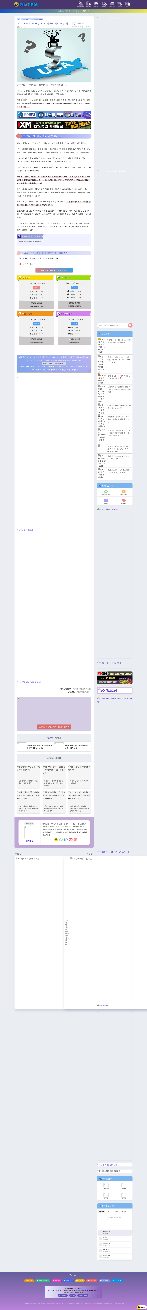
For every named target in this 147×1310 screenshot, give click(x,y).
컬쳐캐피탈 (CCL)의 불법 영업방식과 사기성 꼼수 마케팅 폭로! (119, 389)
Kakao (56, 839)
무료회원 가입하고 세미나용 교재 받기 (53, 727)
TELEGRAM (117, 1281)
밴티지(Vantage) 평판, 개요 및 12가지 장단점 (118, 457)
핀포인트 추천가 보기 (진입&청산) (54, 270)
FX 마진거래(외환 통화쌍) (82, 689)
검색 (131, 326)
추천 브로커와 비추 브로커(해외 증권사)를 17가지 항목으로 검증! (119, 359)
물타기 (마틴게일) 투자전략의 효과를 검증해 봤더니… (118, 471)
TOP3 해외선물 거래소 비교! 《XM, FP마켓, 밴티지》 (119, 341)
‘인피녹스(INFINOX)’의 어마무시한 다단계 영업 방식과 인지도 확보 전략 (118, 432)
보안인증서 (68, 1281)
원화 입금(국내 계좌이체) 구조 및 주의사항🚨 (118, 377)
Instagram (75, 839)
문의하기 (80, 1281)
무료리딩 (79, 692)
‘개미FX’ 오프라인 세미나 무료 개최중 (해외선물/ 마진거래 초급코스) (118, 449)
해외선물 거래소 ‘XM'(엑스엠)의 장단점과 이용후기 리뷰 (118, 419)
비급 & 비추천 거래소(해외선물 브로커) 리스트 (119, 407)
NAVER (61, 839)
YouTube (70, 839)
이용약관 (57, 1281)
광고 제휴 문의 (62, 1295)
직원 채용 (29, 1281)
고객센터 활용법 (83, 1295)
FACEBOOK (104, 1281)
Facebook (66, 839)
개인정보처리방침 (43, 1281)
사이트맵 (72, 1295)
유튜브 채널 (92, 1281)
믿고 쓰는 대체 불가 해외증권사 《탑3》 (72, 11)
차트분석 (88, 692)
